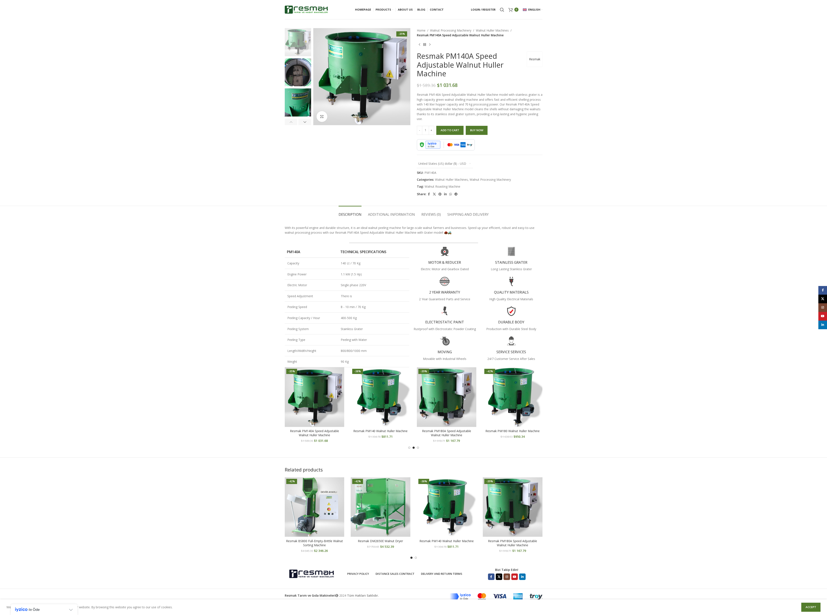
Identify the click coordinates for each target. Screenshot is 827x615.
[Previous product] (419, 44)
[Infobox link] (445, 259)
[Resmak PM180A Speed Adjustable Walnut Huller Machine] (447, 397)
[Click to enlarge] (322, 116)
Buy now (476, 130)
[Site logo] (306, 9)
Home (421, 30)
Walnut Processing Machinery (450, 30)
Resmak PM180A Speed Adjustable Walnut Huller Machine (446, 433)
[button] (291, 122)
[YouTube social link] (514, 576)
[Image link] (311, 573)
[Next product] (429, 44)
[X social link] (434, 194)
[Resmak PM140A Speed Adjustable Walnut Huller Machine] (314, 397)
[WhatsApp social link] (450, 194)
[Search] (502, 9)
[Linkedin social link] (445, 194)
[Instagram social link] (507, 576)
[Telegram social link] (456, 194)
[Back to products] (424, 44)
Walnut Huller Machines (492, 30)
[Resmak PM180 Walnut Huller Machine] (512, 397)
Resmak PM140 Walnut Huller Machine (380, 431)
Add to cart (450, 130)
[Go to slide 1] (409, 448)
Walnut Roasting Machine (442, 186)
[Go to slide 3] (418, 448)
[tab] (350, 212)
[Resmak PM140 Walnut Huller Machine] (380, 397)
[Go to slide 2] (414, 448)
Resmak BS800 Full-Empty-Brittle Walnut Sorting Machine (314, 543)
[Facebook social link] (429, 194)
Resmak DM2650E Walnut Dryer (380, 541)
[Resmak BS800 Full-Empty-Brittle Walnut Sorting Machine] (314, 507)
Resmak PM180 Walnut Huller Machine (512, 431)
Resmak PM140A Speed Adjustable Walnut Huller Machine (314, 433)
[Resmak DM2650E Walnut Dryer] (380, 507)
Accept (811, 607)
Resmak (534, 59)
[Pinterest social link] (440, 194)
